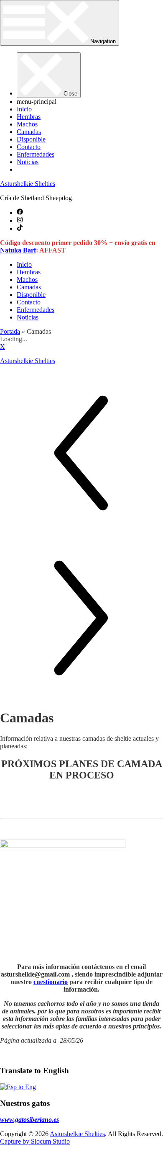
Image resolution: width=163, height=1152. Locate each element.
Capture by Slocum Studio (35, 1141)
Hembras (29, 116)
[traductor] (18, 1086)
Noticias (27, 161)
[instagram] (20, 220)
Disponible (31, 139)
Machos (27, 124)
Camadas (29, 131)
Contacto (29, 146)
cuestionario (50, 981)
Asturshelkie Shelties (27, 183)
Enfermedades (35, 154)
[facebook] (20, 212)
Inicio (24, 109)
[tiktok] (20, 228)
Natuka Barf (18, 250)
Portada (10, 331)
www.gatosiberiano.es (29, 1119)
